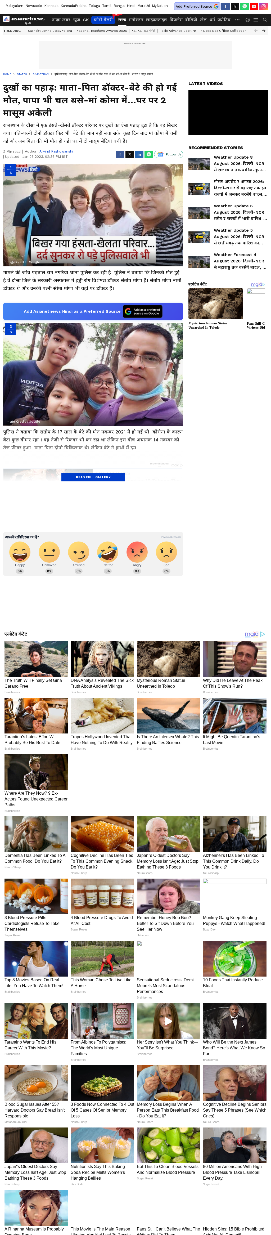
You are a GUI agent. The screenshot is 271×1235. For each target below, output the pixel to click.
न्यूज (76, 19)
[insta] (263, 6)
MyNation (160, 6)
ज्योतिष (224, 19)
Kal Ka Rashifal (143, 31)
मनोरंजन (136, 19)
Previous (256, 31)
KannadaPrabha (74, 6)
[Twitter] (235, 6)
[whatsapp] (244, 6)
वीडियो (191, 19)
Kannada (51, 6)
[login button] (249, 19)
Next (264, 31)
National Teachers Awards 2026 (101, 31)
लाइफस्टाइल (156, 19)
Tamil (106, 6)
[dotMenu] (237, 20)
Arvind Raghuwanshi (56, 151)
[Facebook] (225, 6)
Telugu (94, 6)
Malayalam (14, 6)
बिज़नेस (176, 19)
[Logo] (25, 20)
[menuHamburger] (256, 20)
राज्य (122, 19)
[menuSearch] (265, 20)
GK (86, 19)
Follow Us (174, 154)
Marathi (143, 6)
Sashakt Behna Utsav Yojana (50, 31)
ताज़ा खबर (61, 19)
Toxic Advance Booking (178, 31)
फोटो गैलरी (103, 19)
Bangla (119, 6)
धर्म (212, 19)
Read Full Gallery (93, 477)
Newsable (33, 6)
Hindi (131, 6)
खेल (203, 19)
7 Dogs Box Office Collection (223, 31)
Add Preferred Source (194, 6)
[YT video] (254, 6)
